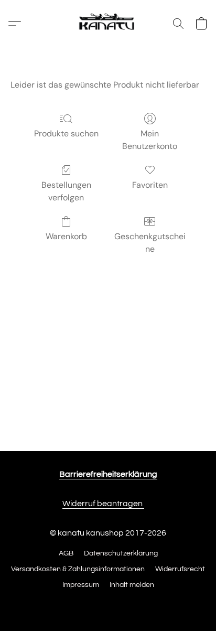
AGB (66, 553)
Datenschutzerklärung (121, 553)
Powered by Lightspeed (108, 603)
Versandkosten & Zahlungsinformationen (78, 569)
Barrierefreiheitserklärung (108, 474)
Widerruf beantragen (103, 503)
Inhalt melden (132, 585)
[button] (107, 23)
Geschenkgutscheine (150, 242)
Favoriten (150, 184)
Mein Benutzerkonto (149, 140)
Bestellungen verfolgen (66, 191)
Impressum (80, 585)
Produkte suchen (66, 133)
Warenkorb (66, 236)
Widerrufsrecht (180, 569)
